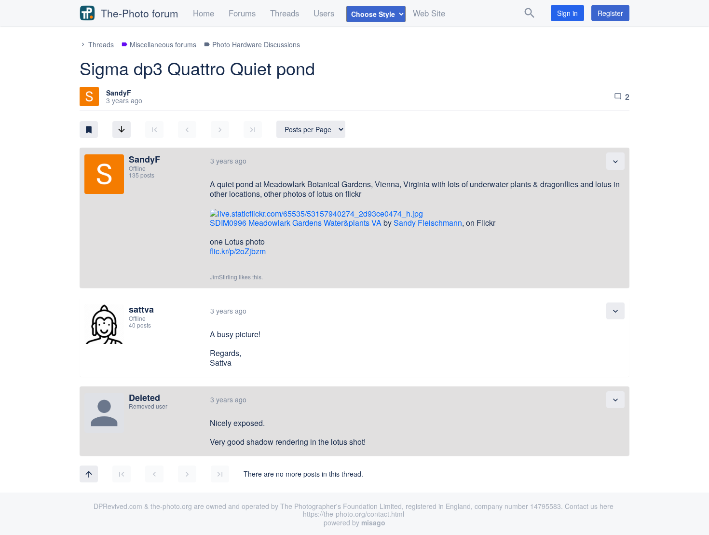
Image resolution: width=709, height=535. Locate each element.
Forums (242, 13)
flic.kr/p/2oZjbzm (238, 251)
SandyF (118, 92)
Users (324, 13)
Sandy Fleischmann (428, 222)
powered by (354, 522)
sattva (141, 309)
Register (610, 13)
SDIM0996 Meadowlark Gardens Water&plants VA (296, 222)
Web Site (429, 13)
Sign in (567, 13)
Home (203, 13)
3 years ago (228, 160)
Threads (284, 13)
